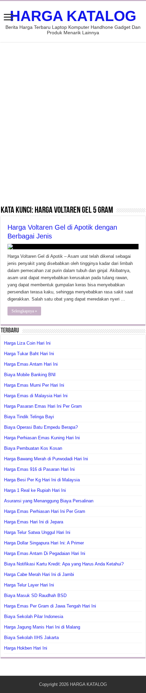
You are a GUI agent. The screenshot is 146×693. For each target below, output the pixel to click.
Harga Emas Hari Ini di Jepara (33, 521)
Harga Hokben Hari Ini (25, 648)
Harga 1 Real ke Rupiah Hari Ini (35, 490)
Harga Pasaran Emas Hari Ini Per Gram (43, 406)
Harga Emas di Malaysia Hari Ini (36, 395)
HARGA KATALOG (73, 16)
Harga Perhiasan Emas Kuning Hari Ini (42, 437)
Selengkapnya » (24, 311)
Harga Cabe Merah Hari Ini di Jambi (39, 574)
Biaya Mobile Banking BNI (30, 374)
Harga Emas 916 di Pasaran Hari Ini (39, 469)
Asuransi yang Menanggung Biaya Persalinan (48, 500)
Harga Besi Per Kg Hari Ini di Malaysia (42, 479)
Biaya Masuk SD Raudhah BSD (35, 595)
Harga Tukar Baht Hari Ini (29, 353)
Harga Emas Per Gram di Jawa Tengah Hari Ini (50, 606)
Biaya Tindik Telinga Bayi (29, 416)
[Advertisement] (73, 123)
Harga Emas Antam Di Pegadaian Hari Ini (44, 553)
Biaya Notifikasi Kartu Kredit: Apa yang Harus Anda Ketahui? (64, 563)
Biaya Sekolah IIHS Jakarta (31, 637)
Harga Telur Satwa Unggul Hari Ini (37, 532)
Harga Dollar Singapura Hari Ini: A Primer (44, 542)
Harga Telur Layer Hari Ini (29, 585)
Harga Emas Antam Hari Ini (31, 364)
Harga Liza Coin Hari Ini (27, 343)
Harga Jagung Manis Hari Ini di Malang (42, 627)
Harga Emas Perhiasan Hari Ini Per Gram (44, 511)
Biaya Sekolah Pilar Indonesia (33, 616)
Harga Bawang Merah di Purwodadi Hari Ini (46, 458)
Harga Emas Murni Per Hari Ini (34, 385)
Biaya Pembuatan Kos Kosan (33, 448)
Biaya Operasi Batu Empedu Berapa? (41, 427)
